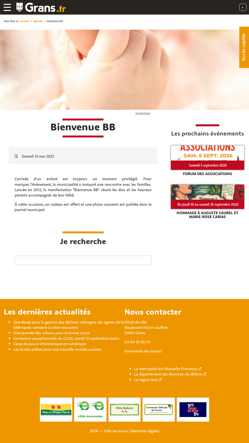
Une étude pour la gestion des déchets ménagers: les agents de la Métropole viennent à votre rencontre (68, 324)
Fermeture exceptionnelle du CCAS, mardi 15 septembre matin (66, 338)
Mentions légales (145, 430)
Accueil (25, 21)
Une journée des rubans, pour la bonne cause (51, 332)
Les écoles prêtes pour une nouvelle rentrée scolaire (57, 348)
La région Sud (145, 379)
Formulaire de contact (143, 350)
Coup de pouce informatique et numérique (49, 343)
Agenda (38, 21)
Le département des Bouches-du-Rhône (168, 373)
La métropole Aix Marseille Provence (165, 368)
